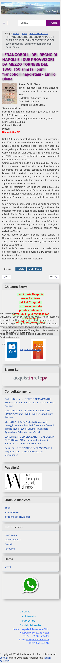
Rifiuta (14, 344)
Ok (3, 344)
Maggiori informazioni (30, 349)
